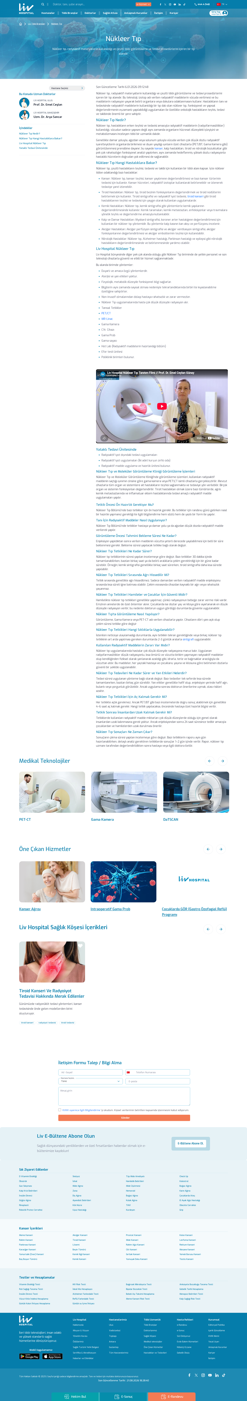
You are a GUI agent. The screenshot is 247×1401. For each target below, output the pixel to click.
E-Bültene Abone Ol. (191, 1143)
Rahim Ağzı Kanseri (135, 1244)
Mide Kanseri (132, 1240)
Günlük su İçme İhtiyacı (83, 1303)
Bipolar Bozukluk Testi (136, 1289)
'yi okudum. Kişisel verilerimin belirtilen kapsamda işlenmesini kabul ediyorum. (125, 1110)
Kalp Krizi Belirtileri (28, 1191)
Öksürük (23, 1181)
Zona (75, 1191)
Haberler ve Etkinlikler (83, 1358)
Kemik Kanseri (79, 1259)
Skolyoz (76, 1176)
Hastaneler (48, 13)
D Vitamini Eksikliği (28, 1176)
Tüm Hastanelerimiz (118, 1353)
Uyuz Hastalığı (79, 1210)
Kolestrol (184, 1181)
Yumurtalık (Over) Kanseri (31, 1254)
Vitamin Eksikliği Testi (29, 1284)
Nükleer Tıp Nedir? (29, 133)
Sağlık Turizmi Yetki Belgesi (86, 1347)
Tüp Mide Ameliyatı (135, 1176)
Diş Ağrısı (77, 1195)
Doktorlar (90, 13)
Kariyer (174, 13)
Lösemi (76, 1244)
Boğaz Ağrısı (185, 1186)
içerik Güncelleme (216, 1331)
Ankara (112, 1342)
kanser (159, 148)
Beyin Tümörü (79, 1249)
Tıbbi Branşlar (70, 13)
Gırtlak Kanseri (133, 1254)
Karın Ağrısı (185, 1191)
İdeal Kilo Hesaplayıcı (82, 1289)
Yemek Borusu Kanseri (190, 1254)
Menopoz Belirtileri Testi (191, 1294)
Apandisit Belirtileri (82, 1200)
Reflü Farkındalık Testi (83, 1299)
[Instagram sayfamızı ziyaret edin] (170, 4)
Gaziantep (113, 1347)
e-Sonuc (181, 1331)
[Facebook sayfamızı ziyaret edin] (160, 4)
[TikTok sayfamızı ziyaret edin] (186, 4)
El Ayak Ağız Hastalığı (190, 1200)
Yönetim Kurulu (80, 1336)
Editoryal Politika (216, 1325)
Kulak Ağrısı (131, 1200)
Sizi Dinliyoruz (183, 1336)
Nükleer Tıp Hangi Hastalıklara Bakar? (40, 138)
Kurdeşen (130, 1210)
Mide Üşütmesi (133, 1186)
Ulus (111, 1325)
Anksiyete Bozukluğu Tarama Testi (196, 1284)
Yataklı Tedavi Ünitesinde (33, 148)
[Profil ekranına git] (224, 13)
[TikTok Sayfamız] (224, 1373)
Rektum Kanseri (187, 1244)
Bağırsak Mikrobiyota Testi (139, 1284)
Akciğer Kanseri (80, 1235)
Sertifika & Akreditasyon (84, 1353)
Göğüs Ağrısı (25, 1200)
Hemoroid (130, 1191)
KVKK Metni (213, 1336)
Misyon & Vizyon (81, 1331)
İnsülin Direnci (25, 1195)
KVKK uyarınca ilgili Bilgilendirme (81, 1110)
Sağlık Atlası (110, 13)
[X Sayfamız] (197, 1373)
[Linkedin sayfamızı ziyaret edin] (179, 4)
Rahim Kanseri (26, 1240)
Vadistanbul (114, 1331)
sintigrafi (188, 639)
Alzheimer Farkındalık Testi (85, 1294)
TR (223, 4)
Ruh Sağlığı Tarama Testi (31, 1289)
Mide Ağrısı (78, 1186)
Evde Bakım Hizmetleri (187, 1342)
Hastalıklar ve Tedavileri (155, 1353)
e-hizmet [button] (142, 4)
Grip (181, 1210)
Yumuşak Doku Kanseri (136, 1259)
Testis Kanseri (186, 1259)
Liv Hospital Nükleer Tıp (32, 143)
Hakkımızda (78, 1325)
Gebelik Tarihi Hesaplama (191, 1289)
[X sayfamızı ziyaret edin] (165, 4)
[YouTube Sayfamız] (210, 1373)
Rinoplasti (24, 1205)
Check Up (184, 1176)
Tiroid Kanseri (79, 1240)
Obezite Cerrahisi (188, 1205)
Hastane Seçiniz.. (68, 1078)
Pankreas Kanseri (27, 1244)
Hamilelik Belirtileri (135, 1181)
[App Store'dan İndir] (52, 1356)
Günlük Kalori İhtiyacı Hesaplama (34, 1303)
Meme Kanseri (26, 1235)
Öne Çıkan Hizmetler (153, 1347)
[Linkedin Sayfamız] (217, 1373)
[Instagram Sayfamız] (203, 1373)
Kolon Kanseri (186, 1235)
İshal (75, 1181)
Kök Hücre (77, 1205)
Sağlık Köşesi (150, 1336)
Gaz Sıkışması (25, 1186)
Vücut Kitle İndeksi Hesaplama (33, 1299)
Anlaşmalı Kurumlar (136, 13)
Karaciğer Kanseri (27, 1249)
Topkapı (112, 1336)
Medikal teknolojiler (153, 1342)
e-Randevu (182, 1325)
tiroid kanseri (195, 196)
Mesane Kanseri (187, 1249)
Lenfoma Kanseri (188, 1240)
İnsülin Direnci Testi (28, 1294)
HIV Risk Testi (79, 1284)
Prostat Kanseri (133, 1235)
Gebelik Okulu (183, 1353)
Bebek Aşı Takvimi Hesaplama (140, 1294)
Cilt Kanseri (131, 1249)
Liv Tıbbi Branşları (36, 24)
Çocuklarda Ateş (187, 1195)
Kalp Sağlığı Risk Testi (190, 1299)
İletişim (158, 13)
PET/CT (106, 313)
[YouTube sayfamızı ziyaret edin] (175, 4)
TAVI (128, 1205)
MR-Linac (107, 319)
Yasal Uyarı (213, 1342)
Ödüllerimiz (78, 1342)
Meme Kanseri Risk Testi (138, 1299)
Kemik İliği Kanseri (81, 1254)
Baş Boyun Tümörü (28, 1259)
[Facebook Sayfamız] (190, 1373)
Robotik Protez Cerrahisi (30, 1210)
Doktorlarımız (150, 1331)
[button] (44, 4)
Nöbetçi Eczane (184, 1347)
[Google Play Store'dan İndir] (29, 1356)
